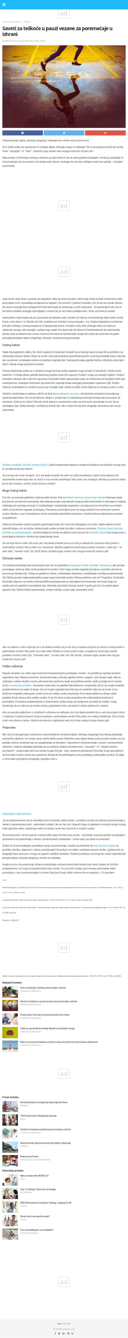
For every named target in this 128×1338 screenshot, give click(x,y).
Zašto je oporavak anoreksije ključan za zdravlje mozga (47, 1028)
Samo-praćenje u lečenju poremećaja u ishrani (43, 987)
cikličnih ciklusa (98, 532)
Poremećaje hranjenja (11, 22)
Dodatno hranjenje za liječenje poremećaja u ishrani (45, 1129)
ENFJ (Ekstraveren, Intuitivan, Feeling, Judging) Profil (45, 1202)
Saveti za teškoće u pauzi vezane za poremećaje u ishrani (48, 1001)
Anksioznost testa (29, 1156)
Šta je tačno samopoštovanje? (35, 1216)
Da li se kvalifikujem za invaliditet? (36, 1230)
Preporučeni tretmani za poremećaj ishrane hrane (44, 1015)
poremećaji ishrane (95, 497)
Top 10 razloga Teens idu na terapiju (38, 1189)
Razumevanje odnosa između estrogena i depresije (45, 1143)
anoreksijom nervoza (67, 393)
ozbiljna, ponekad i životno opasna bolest (24, 464)
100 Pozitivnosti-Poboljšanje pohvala (38, 1116)
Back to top (64, 1324)
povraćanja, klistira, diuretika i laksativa (89, 565)
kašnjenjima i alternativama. (17, 813)
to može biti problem (20, 685)
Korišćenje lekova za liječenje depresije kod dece (44, 1102)
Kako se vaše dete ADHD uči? (34, 1175)
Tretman (26, 22)
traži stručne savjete (104, 845)
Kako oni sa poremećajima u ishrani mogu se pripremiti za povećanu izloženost (59, 1042)
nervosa (78, 497)
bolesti (70, 497)
